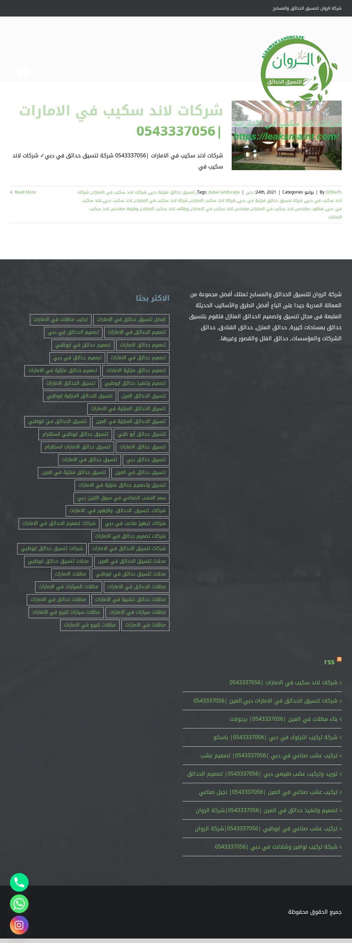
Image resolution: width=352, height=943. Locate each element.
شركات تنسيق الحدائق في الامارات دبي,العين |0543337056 (266, 700)
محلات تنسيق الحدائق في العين (132, 561)
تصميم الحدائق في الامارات (137, 332)
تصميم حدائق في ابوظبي (83, 345)
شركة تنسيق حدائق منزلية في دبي (270, 200)
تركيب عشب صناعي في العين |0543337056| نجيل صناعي (268, 792)
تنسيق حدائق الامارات (143, 447)
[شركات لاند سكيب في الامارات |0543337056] (287, 135)
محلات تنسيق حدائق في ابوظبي (131, 574)
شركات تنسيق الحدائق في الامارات (129, 548)
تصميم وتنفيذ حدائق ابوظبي (135, 383)
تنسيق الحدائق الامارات (70, 383)
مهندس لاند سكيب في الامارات (220, 209)
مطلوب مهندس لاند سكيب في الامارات (288, 209)
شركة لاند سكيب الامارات (213, 200)
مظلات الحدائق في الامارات (137, 586)
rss (329, 662)
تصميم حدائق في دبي (77, 357)
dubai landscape (224, 192)
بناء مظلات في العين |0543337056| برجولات (284, 719)
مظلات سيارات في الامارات (137, 612)
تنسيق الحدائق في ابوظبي (57, 421)
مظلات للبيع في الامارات (90, 625)
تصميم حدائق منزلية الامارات (136, 370)
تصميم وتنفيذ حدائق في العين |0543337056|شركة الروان (267, 810)
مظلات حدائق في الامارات (58, 599)
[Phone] (19, 882)
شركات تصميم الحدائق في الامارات (59, 523)
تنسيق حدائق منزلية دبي (172, 192)
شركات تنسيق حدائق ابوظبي (52, 548)
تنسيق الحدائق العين (144, 396)
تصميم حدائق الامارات (143, 345)
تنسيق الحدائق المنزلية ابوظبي (79, 396)
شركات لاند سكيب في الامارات (119, 192)
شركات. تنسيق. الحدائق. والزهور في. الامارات (117, 510)
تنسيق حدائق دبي (146, 459)
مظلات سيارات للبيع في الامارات (66, 612)
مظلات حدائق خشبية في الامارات (130, 599)
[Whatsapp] (19, 903)
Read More (24, 192)
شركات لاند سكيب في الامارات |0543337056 (284, 682)
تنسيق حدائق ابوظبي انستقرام (75, 434)
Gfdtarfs (334, 192)
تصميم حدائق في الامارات (138, 357)
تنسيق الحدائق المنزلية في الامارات (128, 408)
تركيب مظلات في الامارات (61, 319)
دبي (249, 192)
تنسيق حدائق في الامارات (89, 459)
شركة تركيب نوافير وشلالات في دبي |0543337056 (276, 846)
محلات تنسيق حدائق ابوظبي (58, 561)
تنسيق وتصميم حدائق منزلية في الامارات (122, 485)
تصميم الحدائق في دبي (73, 332)
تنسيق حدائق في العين (140, 472)
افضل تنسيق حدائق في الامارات (131, 319)
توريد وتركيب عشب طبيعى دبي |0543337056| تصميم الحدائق (262, 773)
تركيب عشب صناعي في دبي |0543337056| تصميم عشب (269, 755)
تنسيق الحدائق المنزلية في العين (131, 421)
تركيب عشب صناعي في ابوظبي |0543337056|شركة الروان (266, 828)
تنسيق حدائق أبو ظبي (142, 434)
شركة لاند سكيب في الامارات (161, 200)
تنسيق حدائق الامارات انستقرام (77, 447)
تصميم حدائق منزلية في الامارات (62, 370)
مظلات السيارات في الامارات (68, 586)
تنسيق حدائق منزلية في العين (74, 472)
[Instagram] (19, 925)
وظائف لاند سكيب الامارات (165, 209)
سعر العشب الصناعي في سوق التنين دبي (121, 497)
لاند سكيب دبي (118, 200)
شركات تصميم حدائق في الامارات (130, 536)
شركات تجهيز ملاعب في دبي (135, 523)
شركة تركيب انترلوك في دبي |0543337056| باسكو (275, 737)
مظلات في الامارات (145, 625)
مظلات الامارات (70, 574)
